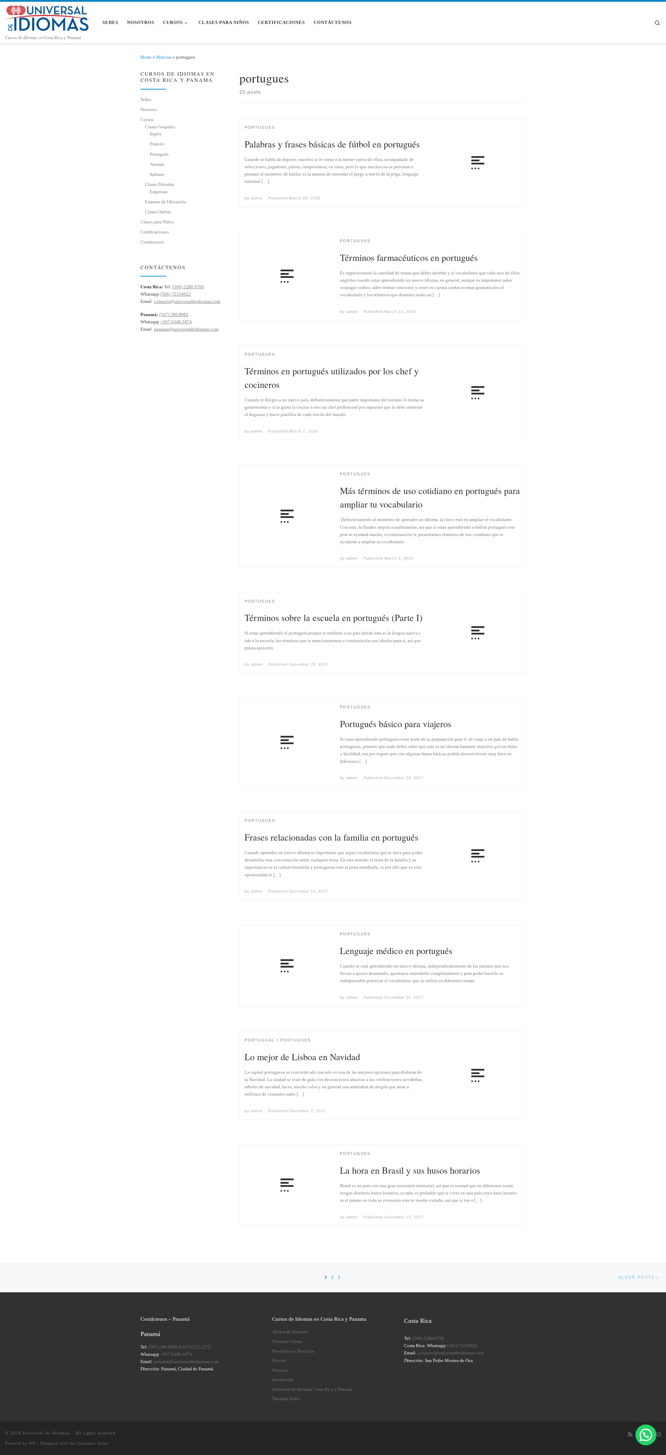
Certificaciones (154, 232)
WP (32, 1443)
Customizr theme (93, 1443)
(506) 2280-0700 (428, 1338)
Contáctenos (152, 242)
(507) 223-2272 (196, 1347)
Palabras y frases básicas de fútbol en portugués (332, 144)
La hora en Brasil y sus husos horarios (410, 1170)
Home (146, 57)
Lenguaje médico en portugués (396, 950)
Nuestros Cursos (287, 1341)
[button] (645, 1434)
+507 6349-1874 (176, 321)
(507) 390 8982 (173, 314)
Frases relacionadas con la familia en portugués (331, 837)
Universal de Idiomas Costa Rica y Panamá (312, 1389)
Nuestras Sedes (286, 1398)
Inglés (155, 133)
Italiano (157, 174)
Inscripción (282, 1379)
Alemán (157, 164)
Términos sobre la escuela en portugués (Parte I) (333, 617)
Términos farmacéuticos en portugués (409, 257)
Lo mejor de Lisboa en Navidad (302, 1056)
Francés (157, 143)
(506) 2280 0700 (188, 286)
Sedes (145, 99)
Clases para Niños (157, 221)
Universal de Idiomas (46, 1433)
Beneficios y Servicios (293, 1351)
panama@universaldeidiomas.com (186, 329)
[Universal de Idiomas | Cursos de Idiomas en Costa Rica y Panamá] (48, 17)
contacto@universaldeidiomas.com (187, 301)
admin (257, 198)
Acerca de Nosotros (290, 1331)
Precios (279, 1360)
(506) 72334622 (175, 294)
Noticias (164, 57)
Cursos (146, 119)
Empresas (159, 191)
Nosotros (148, 109)
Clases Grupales (160, 126)
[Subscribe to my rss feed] (630, 1434)
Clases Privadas (159, 184)
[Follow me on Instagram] (658, 1434)
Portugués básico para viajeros (395, 723)
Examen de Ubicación (165, 201)
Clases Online (158, 211)
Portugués (159, 154)
